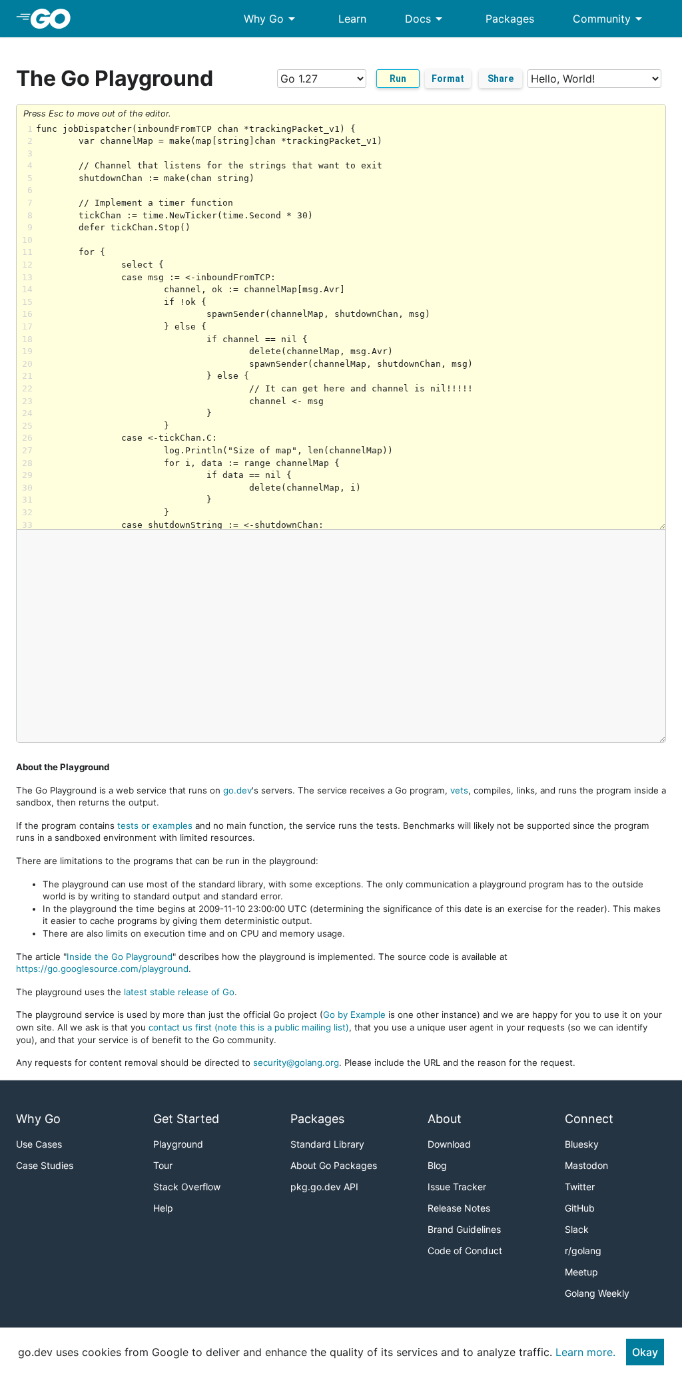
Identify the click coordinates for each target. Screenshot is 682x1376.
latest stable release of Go (179, 992)
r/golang (583, 1250)
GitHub (580, 1208)
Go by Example (354, 1014)
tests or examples (154, 825)
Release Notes (459, 1208)
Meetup (581, 1271)
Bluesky (582, 1144)
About (445, 1119)
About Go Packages (333, 1165)
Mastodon (586, 1165)
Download (449, 1144)
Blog (437, 1165)
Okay (645, 1352)
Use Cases (39, 1144)
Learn (352, 18)
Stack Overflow (186, 1186)
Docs (426, 19)
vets (459, 790)
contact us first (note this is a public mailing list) (249, 1027)
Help (163, 1208)
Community (610, 19)
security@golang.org (296, 1062)
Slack (577, 1229)
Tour (162, 1165)
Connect (589, 1119)
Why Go (272, 19)
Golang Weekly (597, 1293)
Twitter (580, 1186)
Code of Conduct (465, 1250)
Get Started (186, 1119)
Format (448, 78)
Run (398, 78)
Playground (178, 1144)
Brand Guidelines (464, 1229)
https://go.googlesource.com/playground (102, 968)
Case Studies (44, 1165)
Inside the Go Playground (119, 956)
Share (500, 78)
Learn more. (585, 1352)
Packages (510, 18)
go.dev (237, 790)
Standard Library (327, 1144)
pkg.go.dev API (324, 1186)
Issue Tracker (457, 1186)
